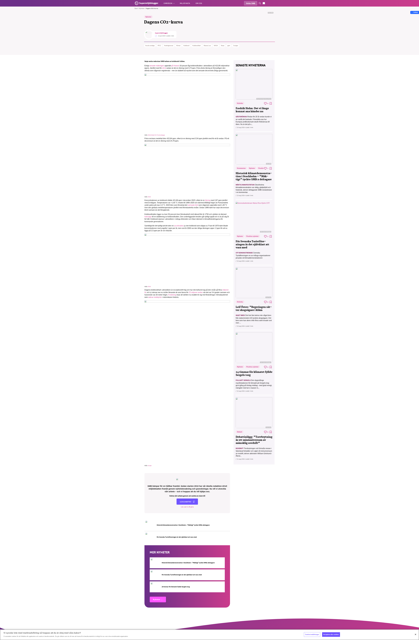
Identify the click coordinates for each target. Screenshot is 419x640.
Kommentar (241, 168)
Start (136, 8)
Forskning (172, 295)
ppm (228, 45)
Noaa (222, 45)
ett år (164, 68)
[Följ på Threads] (279, 3)
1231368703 (185, 501)
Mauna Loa (207, 45)
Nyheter (141, 8)
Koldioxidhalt (196, 45)
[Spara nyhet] (270, 103)
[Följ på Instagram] (272, 3)
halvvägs (147, 217)
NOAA (149, 197)
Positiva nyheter (252, 236)
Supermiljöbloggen (161, 33)
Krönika (240, 103)
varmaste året (193, 205)
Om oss (199, 3)
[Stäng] (415, 634)
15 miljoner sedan (196, 292)
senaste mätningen (156, 66)
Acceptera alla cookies (331, 634)
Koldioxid (186, 45)
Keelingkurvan (168, 45)
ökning (207, 200)
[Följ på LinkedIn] (283, 3)
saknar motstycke (155, 297)
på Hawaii (175, 66)
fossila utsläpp (150, 45)
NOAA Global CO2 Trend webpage (156, 135)
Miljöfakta (185, 3)
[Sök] (260, 3)
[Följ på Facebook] (268, 3)
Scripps (235, 45)
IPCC (159, 45)
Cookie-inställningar (312, 634)
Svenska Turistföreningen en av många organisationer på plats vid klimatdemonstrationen (253, 255)
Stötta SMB (250, 3)
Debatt (239, 432)
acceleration (179, 226)
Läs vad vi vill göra (187, 507)
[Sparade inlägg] (264, 3)
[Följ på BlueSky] (276, 3)
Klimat (178, 45)
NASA (216, 45)
